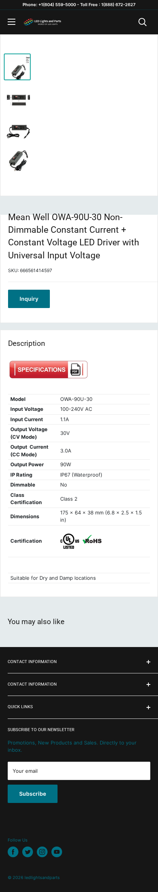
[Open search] (142, 22)
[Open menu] (11, 22)
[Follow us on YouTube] (56, 852)
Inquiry (29, 298)
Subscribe (32, 793)
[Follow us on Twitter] (27, 852)
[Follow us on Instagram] (42, 852)
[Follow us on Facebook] (13, 852)
